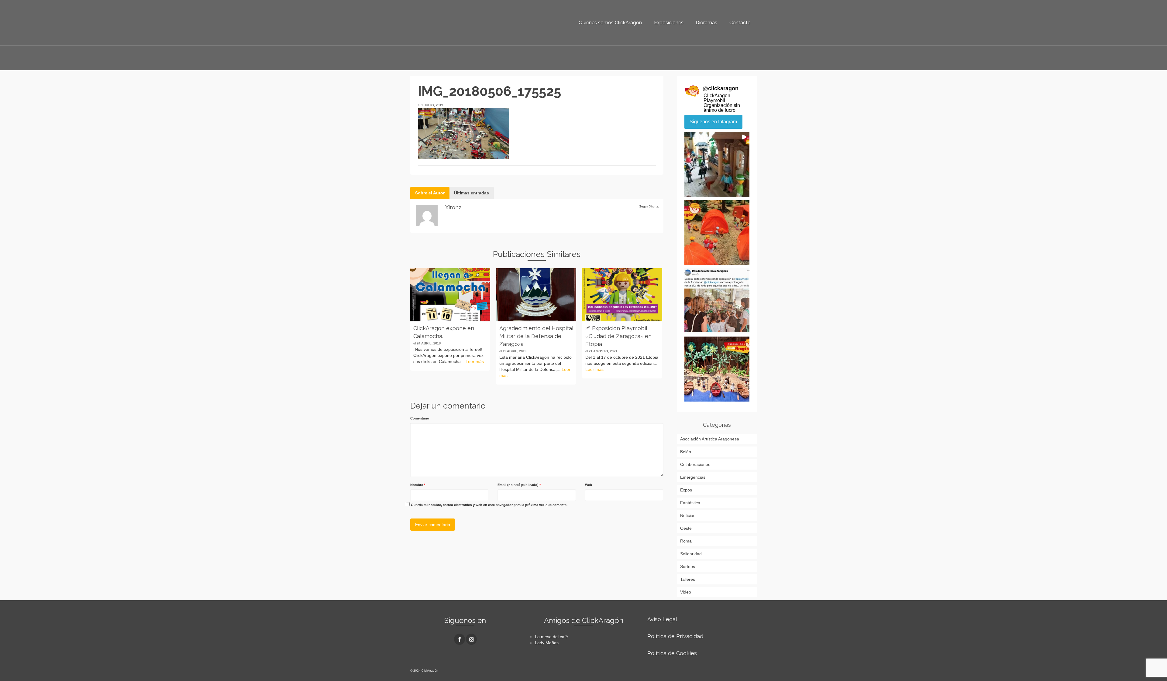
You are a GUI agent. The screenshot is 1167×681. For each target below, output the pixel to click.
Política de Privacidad (675, 636)
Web (588, 485)
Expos (686, 490)
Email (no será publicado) (519, 485)
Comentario (419, 418)
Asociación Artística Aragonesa (709, 438)
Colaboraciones (695, 464)
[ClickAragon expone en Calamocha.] (450, 294)
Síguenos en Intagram (713, 121)
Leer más (475, 361)
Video (685, 592)
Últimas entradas (471, 192)
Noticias (687, 515)
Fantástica (690, 502)
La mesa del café (551, 636)
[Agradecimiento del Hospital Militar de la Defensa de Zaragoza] (536, 294)
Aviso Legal (662, 619)
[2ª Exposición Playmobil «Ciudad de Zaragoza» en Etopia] (622, 294)
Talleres (687, 579)
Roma (686, 541)
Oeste (686, 528)
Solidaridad (691, 553)
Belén (685, 451)
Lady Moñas (547, 642)
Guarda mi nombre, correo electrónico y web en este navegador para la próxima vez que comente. (489, 505)
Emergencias (692, 477)
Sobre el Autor (430, 192)
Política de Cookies (672, 653)
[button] (717, 164)
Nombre (417, 485)
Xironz (453, 207)
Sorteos (687, 566)
